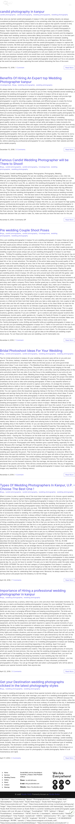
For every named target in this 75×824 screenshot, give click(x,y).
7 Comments (16, 580)
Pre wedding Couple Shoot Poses (24, 230)
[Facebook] (55, 782)
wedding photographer (41, 15)
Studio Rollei (54, 794)
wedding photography (59, 15)
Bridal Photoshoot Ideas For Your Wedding (31, 351)
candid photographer (8, 15)
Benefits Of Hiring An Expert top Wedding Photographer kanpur (31, 80)
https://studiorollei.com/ (35, 787)
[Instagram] (61, 782)
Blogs (14, 85)
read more (69, 68)
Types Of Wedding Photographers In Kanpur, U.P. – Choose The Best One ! (37, 487)
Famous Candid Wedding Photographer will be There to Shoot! (34, 162)
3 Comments (20, 149)
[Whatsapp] (61, 787)
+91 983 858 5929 (31, 780)
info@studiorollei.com (32, 783)
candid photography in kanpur (22, 11)
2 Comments (16, 758)
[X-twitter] (55, 787)
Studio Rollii (26, 794)
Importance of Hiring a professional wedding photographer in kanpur (33, 592)
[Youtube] (67, 782)
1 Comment (20, 68)
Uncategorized (5, 85)
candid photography (24, 15)
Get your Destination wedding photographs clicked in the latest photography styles (32, 684)
